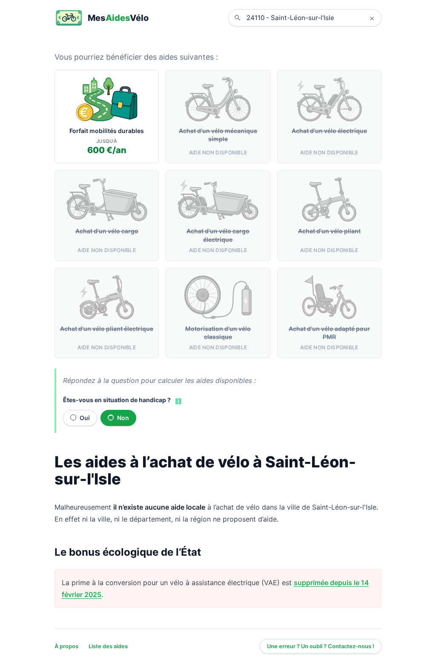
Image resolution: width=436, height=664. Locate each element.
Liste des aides (108, 646)
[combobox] (311, 18)
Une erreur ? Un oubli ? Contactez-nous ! (320, 646)
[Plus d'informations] (177, 400)
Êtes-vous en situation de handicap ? (117, 399)
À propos (66, 646)
